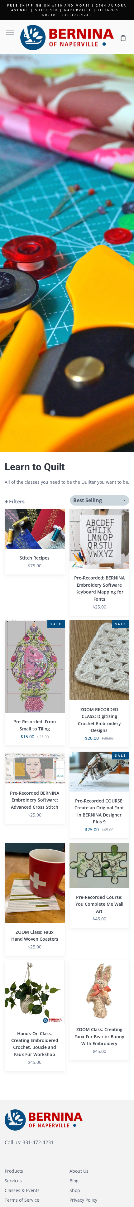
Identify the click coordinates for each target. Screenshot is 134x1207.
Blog (74, 1181)
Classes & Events (22, 1190)
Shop (74, 1190)
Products (14, 1171)
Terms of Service (22, 1200)
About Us (79, 1171)
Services (13, 1181)
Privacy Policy (83, 1200)
